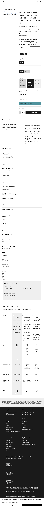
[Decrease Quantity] (20, 112)
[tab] (4, 14)
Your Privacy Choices (10, 434)
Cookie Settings (14, 502)
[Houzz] (25, 414)
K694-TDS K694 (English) (27, 288)
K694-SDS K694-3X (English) (9, 293)
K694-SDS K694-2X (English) (9, 290)
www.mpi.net (6, 404)
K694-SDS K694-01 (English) (9, 297)
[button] (38, 1)
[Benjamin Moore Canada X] (22, 414)
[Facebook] (22, 412)
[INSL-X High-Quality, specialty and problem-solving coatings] (11, 474)
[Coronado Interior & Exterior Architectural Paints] (11, 482)
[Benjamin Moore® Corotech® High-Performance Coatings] (11, 465)
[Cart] (40, 1)
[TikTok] (30, 414)
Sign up (7, 411)
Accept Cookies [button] (32, 505)
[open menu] (3, 1)
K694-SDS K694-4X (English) (9, 295)
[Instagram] (25, 412)
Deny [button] (12, 505)
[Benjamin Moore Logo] (22, 1)
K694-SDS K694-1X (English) (9, 288)
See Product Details (23, 35)
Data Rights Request (10, 432)
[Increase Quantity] (24, 112)
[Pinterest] (33, 412)
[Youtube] (30, 412)
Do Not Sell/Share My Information (13, 431)
